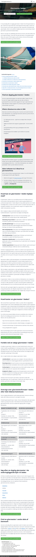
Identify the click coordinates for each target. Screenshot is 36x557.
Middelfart (4, 485)
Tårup (3, 495)
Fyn (15, 528)
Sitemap (30, 556)
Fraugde (4, 490)
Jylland (9, 528)
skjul (13, 74)
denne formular (18, 178)
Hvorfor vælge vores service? (10, 13)
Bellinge (4, 497)
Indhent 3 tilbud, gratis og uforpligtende (24, 13)
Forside (20, 556)
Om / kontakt (24, 556)
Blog (27, 556)
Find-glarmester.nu (6, 1)
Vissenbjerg (5, 492)
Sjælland (23, 528)
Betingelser (34, 556)
